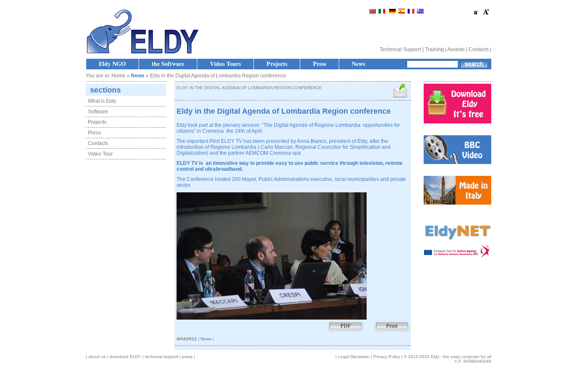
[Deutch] (392, 12)
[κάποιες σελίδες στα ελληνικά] (420, 12)
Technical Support (400, 49)
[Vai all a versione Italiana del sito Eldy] (382, 12)
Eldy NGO (112, 63)
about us (97, 356)
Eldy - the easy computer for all (461, 356)
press (187, 356)
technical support (161, 356)
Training (434, 49)
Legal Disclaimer (354, 356)
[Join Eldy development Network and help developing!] (457, 243)
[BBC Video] (457, 162)
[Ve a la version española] (401, 12)
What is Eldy (102, 101)
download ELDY (125, 356)
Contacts (478, 49)
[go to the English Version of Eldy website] (372, 12)
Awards (456, 49)
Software (98, 112)
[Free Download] (457, 122)
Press (319, 63)
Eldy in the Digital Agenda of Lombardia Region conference (284, 111)
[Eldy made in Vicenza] (457, 203)
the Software (168, 63)
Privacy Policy (386, 356)
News (358, 63)
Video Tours (225, 63)
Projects (277, 63)
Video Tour (100, 154)
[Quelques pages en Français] (411, 12)
